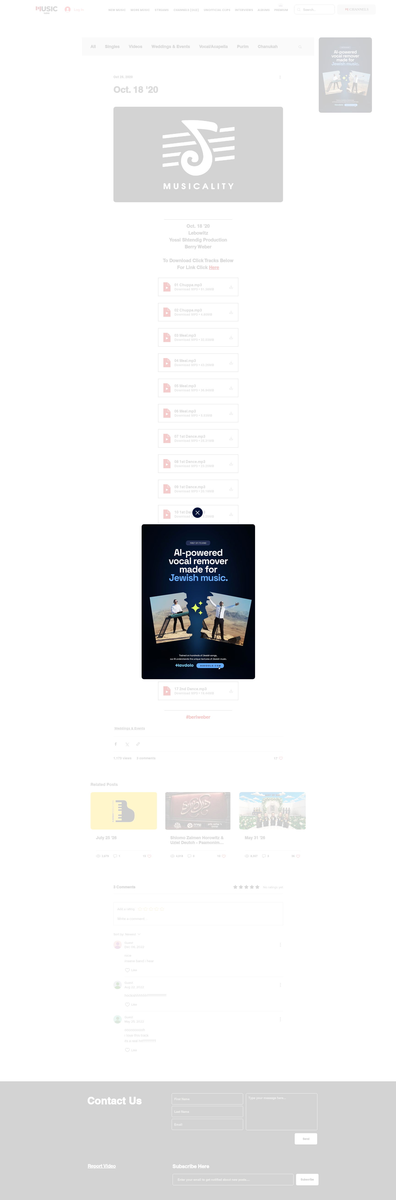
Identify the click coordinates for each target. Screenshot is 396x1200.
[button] (197, 512)
